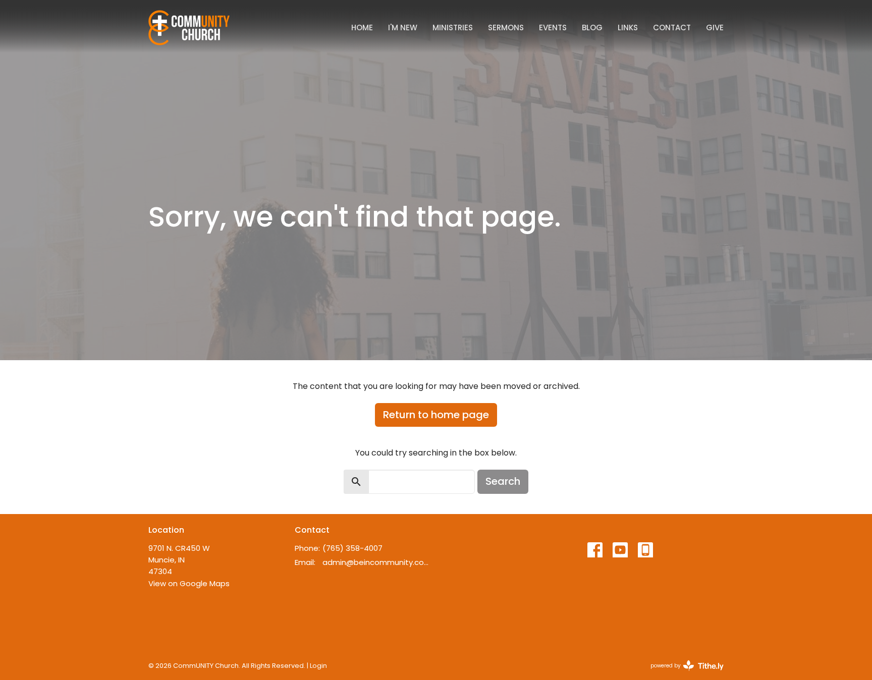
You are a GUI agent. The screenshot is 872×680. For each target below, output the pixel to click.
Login (318, 665)
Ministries (452, 27)
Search (502, 481)
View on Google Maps (189, 583)
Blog (592, 27)
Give (715, 27)
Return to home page (436, 415)
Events (553, 27)
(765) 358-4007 (352, 548)
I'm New (402, 27)
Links (628, 27)
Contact (672, 27)
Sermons (506, 27)
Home (362, 27)
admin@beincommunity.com (376, 562)
